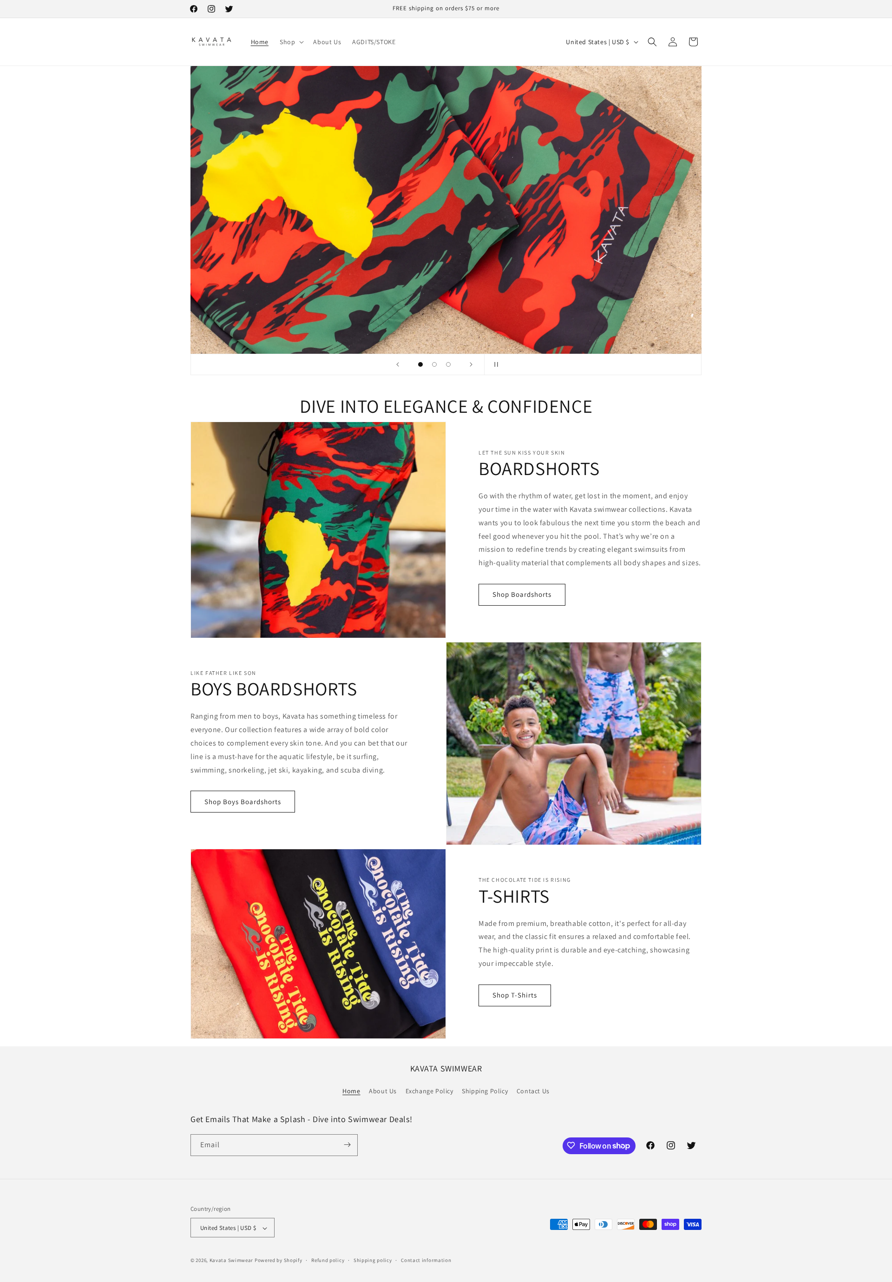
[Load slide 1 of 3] (420, 364)
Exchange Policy (429, 1091)
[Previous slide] (397, 364)
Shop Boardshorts (521, 594)
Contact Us (533, 1091)
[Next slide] (471, 364)
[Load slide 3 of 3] (448, 364)
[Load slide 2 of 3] (434, 364)
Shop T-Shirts (514, 995)
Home (351, 1091)
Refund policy (327, 1260)
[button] (291, 42)
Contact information (426, 1260)
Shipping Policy (485, 1091)
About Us (383, 1091)
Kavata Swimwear (232, 1260)
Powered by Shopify (278, 1260)
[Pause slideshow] (494, 364)
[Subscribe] (347, 1145)
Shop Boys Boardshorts (242, 801)
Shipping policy (373, 1260)
